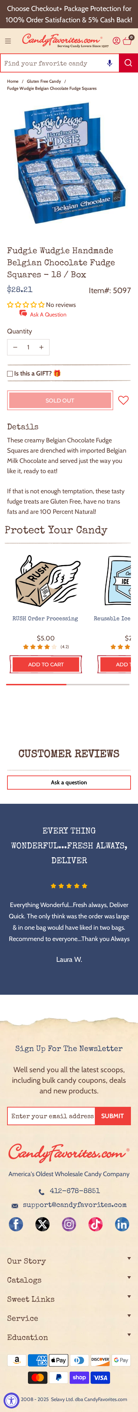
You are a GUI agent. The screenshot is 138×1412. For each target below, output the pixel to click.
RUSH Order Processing (46, 619)
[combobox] (69, 62)
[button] (110, 62)
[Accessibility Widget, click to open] (11, 1400)
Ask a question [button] (69, 782)
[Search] (128, 62)
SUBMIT (112, 1116)
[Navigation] (8, 41)
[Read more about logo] (69, 1164)
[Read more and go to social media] (16, 1224)
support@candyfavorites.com (75, 1205)
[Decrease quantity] (15, 347)
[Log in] (116, 40)
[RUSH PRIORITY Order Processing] (46, 581)
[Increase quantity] (41, 347)
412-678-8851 (75, 1191)
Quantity (19, 331)
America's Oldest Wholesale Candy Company (69, 1174)
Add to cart (46, 664)
